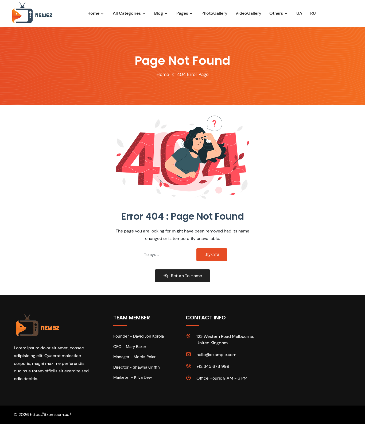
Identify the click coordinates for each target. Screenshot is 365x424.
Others (276, 13)
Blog (158, 13)
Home (93, 13)
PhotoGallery (214, 13)
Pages (182, 13)
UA (299, 13)
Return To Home (186, 275)
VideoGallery (248, 13)
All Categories (127, 13)
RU (313, 13)
